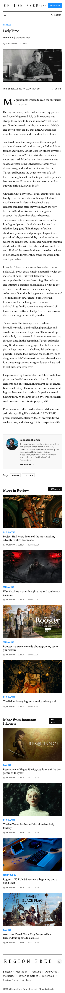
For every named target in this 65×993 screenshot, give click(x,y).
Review (7, 24)
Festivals (28, 475)
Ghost (42, 989)
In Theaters (9, 532)
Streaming (8, 587)
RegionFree (16, 989)
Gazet (50, 989)
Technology (9, 875)
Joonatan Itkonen (16, 43)
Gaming (7, 765)
